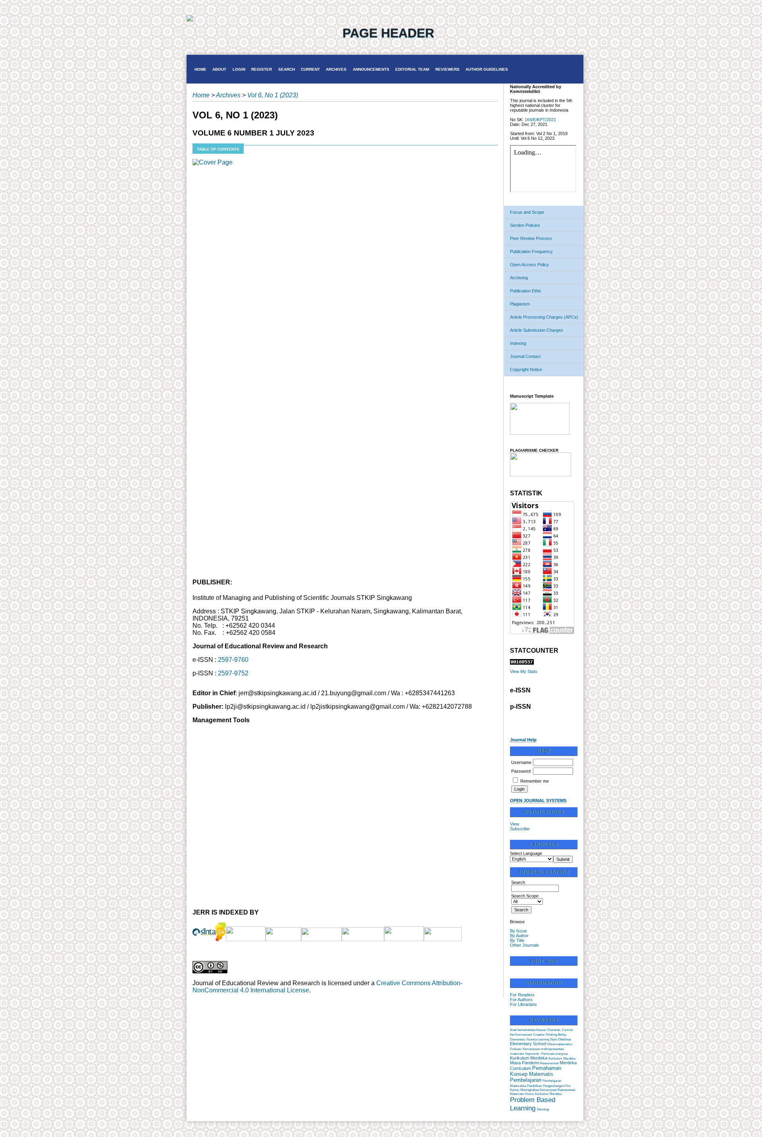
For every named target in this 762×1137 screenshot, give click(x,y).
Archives (336, 69)
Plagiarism (520, 304)
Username (521, 762)
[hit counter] (522, 663)
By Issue (518, 930)
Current (310, 69)
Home (200, 69)
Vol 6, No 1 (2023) (272, 95)
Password (521, 771)
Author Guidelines (487, 69)
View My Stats (523, 671)
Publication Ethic (525, 290)
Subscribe (519, 828)
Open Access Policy (529, 264)
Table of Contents (218, 149)
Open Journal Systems (538, 800)
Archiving (519, 277)
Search (286, 69)
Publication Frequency (531, 251)
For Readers (522, 994)
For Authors (521, 999)
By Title (517, 940)
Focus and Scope (527, 212)
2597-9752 (233, 673)
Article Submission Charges (536, 330)
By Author (519, 935)
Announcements (371, 69)
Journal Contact (525, 356)
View (514, 824)
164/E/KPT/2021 (540, 119)
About (219, 69)
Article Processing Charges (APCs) (544, 317)
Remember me (534, 781)
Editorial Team (412, 69)
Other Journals (524, 945)
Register (261, 69)
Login (239, 69)
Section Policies (525, 225)
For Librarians (523, 1004)
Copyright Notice (526, 369)
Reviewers (447, 69)
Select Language (526, 853)
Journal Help (523, 739)
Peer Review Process (531, 238)
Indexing (518, 343)
